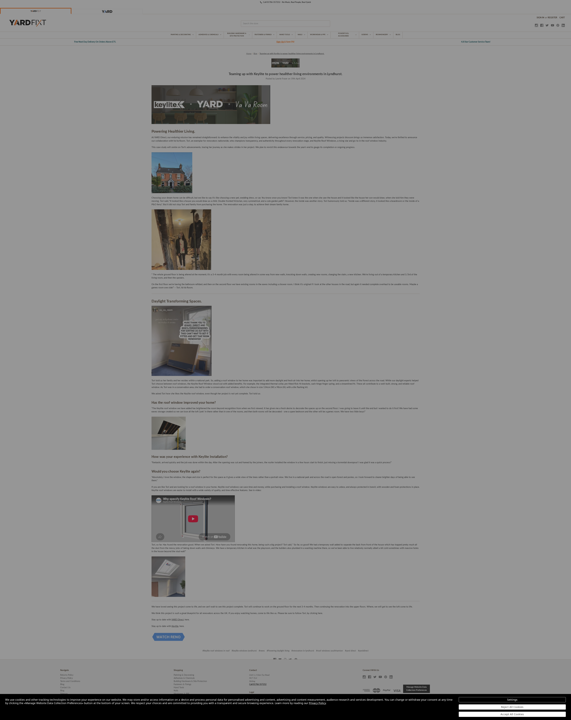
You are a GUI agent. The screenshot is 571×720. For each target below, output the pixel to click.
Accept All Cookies (512, 714)
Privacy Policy (317, 703)
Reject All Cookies (512, 707)
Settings (512, 699)
